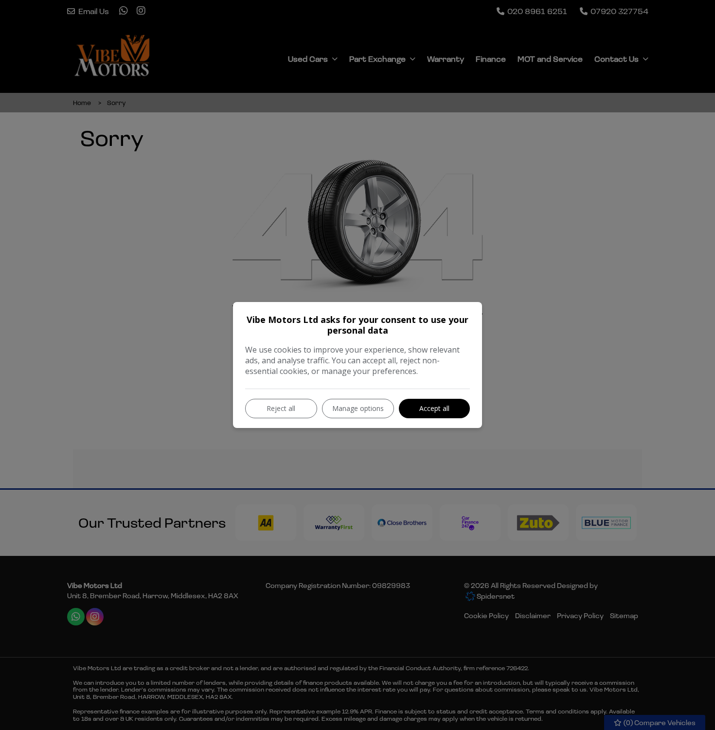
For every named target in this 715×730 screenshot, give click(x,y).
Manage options (358, 408)
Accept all (434, 408)
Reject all (281, 408)
